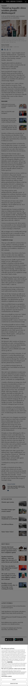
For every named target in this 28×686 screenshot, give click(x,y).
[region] (14, 665)
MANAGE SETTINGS (14, 683)
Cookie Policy (10, 661)
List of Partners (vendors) (6, 676)
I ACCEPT (14, 679)
